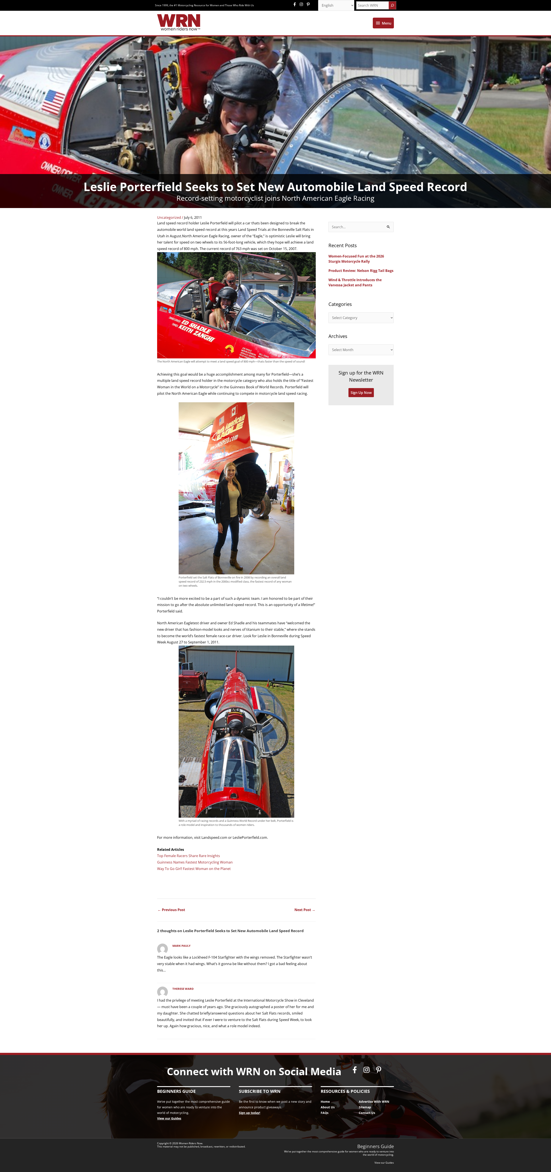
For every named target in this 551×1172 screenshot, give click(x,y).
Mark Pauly (181, 946)
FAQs (324, 1113)
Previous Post (171, 909)
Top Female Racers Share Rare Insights (188, 855)
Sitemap (365, 1107)
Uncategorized (169, 217)
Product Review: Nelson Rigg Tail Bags (360, 270)
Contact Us (367, 1113)
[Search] (392, 5)
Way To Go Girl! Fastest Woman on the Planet (194, 868)
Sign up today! (249, 1113)
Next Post (304, 909)
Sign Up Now (361, 392)
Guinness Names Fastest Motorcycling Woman (195, 862)
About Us (328, 1107)
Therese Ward (183, 989)
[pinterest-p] (308, 4)
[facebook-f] (296, 4)
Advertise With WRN (374, 1102)
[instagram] (302, 4)
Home (325, 1102)
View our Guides (169, 1118)
